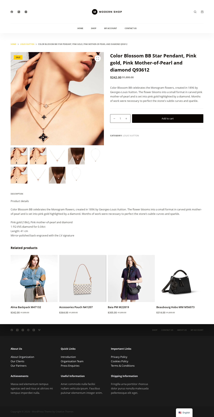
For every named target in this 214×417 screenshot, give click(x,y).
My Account (110, 28)
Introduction (68, 357)
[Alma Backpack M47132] (34, 278)
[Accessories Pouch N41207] (82, 278)
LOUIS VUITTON (131, 135)
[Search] (195, 12)
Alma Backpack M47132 (26, 307)
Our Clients (17, 361)
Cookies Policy (119, 361)
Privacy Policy (119, 357)
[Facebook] (12, 12)
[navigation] (184, 412)
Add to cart (168, 118)
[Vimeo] (39, 330)
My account (197, 330)
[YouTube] (34, 330)
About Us (182, 330)
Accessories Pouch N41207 (76, 307)
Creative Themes (64, 411)
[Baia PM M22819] (131, 278)
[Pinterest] (28, 330)
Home (80, 28)
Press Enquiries (70, 365)
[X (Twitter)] (19, 12)
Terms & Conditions (123, 365)
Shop (93, 28)
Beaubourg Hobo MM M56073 (175, 307)
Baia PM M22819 (118, 307)
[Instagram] (26, 12)
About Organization (22, 357)
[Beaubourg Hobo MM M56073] (179, 278)
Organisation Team (72, 361)
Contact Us (131, 28)
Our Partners (18, 365)
